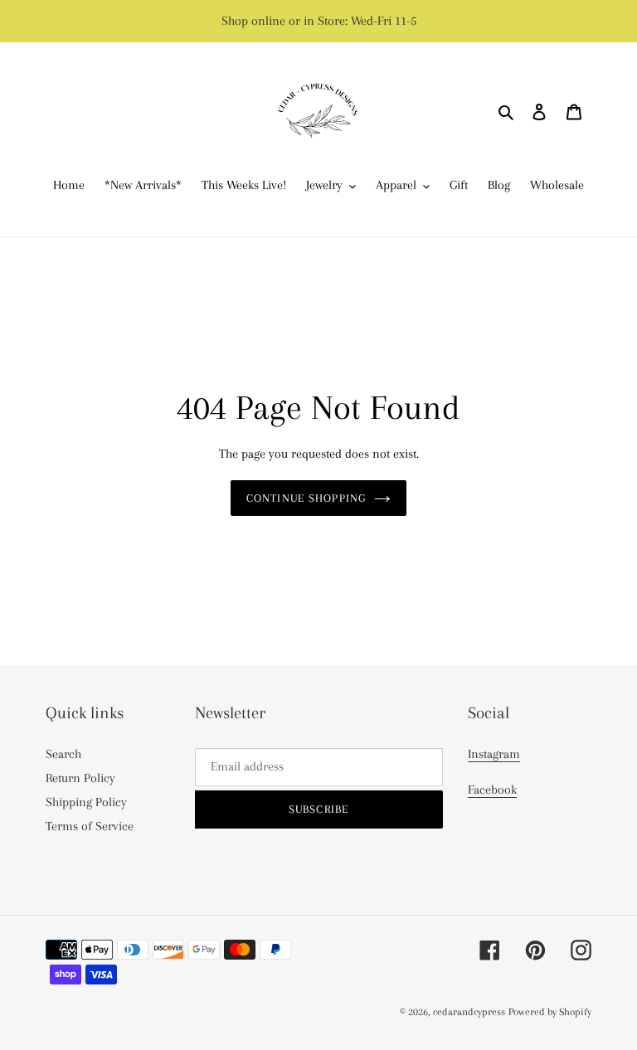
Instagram (494, 753)
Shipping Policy (86, 802)
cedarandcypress (469, 1012)
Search (63, 753)
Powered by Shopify (549, 1012)
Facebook (492, 789)
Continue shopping (306, 498)
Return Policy (80, 777)
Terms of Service (90, 826)
